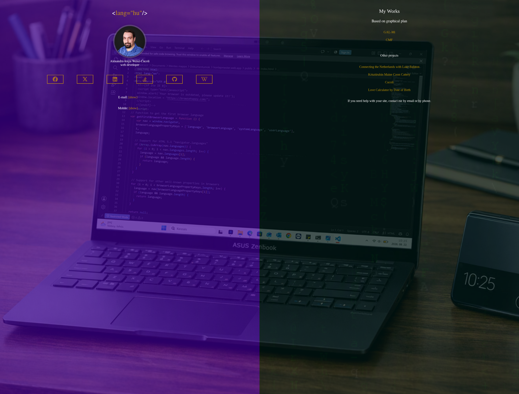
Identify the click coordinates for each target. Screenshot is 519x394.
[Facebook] (55, 80)
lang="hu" (129, 12)
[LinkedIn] (114, 80)
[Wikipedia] (204, 80)
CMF (389, 40)
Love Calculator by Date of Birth (389, 90)
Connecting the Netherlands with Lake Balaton (389, 67)
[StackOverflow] (144, 80)
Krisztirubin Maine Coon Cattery (389, 74)
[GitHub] (174, 80)
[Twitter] (85, 80)
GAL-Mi (389, 32)
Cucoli (389, 82)
